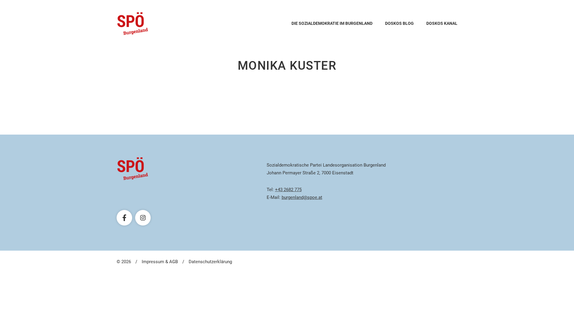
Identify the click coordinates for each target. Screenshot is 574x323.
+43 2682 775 (288, 189)
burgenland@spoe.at (302, 197)
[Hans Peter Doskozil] (133, 23)
